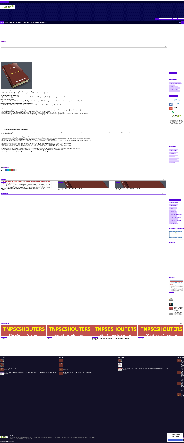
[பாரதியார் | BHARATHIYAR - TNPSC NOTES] (171, 304)
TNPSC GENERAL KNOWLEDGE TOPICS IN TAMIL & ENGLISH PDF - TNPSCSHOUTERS (178, 308)
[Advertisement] (166, 10)
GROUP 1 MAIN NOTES (174, 208)
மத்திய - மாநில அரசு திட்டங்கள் (34, 22)
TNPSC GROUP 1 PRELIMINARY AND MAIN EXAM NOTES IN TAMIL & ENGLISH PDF (16, 359)
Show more (164, 179)
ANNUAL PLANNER (177, 82)
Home (3, 22)
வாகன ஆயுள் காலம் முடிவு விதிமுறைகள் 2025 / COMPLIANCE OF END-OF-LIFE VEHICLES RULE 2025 (67, 336)
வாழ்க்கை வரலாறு (173, 162)
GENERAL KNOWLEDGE (169, 18)
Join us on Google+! (176, 108)
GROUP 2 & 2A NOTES (174, 211)
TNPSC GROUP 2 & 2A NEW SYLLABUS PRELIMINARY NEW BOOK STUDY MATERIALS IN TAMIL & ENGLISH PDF (79, 368)
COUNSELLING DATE (179, 83)
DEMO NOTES (20, 22)
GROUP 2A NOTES (179, 214)
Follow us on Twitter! (176, 100)
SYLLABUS (176, 89)
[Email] (14, 170)
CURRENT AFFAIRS (162, 18)
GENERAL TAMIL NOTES (174, 205)
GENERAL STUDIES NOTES (174, 204)
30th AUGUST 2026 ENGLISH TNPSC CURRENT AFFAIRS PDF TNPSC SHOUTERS (127, 188)
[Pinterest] (12, 170)
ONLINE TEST (175, 18)
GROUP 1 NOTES (173, 210)
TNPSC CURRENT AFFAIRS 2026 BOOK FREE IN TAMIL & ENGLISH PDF (176, 294)
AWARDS (172, 149)
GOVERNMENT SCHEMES (174, 152)
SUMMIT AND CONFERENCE (174, 158)
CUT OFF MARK (173, 85)
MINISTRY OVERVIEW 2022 (174, 155)
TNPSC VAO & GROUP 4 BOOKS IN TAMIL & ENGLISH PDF (182, 375)
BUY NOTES (15, 22)
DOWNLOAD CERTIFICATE (174, 86)
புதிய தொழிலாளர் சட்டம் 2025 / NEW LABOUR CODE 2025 (15, 336)
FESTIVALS (176, 149)
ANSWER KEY (172, 83)
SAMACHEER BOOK (181, 18)
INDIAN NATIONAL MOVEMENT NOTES (176, 220)
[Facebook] (6, 170)
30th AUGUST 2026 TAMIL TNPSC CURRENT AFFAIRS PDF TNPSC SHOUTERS (70, 188)
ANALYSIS (172, 82)
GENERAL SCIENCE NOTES (174, 202)
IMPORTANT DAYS (173, 153)
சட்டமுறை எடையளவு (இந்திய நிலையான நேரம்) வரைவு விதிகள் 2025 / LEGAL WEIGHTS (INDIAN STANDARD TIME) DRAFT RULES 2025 (112, 338)
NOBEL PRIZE (172, 156)
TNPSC (6, 22)
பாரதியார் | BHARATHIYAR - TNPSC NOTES (178, 303)
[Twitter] (8, 170)
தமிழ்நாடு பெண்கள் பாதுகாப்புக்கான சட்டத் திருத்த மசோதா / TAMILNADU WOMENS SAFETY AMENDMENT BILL (160, 336)
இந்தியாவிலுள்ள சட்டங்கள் (174, 159)
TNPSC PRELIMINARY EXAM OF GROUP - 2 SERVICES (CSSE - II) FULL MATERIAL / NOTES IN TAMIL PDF (77, 372)
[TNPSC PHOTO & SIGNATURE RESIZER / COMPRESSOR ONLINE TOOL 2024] (171, 299)
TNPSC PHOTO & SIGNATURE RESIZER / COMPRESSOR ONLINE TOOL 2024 (178, 299)
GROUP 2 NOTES (173, 214)
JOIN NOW (179, 124)
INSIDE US (10, 22)
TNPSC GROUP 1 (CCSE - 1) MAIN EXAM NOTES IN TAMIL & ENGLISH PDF (132, 359)
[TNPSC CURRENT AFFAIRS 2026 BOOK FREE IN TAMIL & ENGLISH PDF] (176, 286)
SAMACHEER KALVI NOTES (174, 223)
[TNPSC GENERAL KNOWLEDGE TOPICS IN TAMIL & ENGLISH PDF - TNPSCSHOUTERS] (171, 308)
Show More (181, 323)
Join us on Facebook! (176, 104)
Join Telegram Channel (175, 440)
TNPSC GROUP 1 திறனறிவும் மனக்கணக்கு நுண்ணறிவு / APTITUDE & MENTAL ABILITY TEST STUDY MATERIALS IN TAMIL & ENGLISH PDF (23, 368)
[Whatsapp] (10, 170)
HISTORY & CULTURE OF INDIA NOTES (176, 217)
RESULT (172, 89)
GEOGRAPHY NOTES (173, 207)
